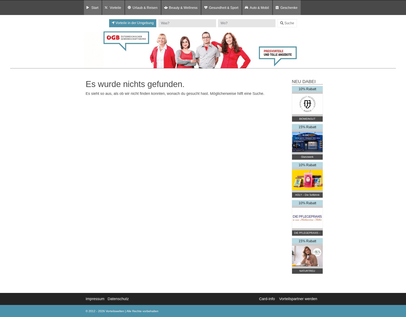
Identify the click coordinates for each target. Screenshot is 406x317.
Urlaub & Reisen (145, 8)
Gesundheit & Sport (223, 8)
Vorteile (115, 8)
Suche (289, 23)
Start (94, 8)
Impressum (95, 299)
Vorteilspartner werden (298, 299)
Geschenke (289, 8)
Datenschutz (118, 299)
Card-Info (267, 299)
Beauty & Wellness (183, 8)
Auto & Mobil (259, 8)
